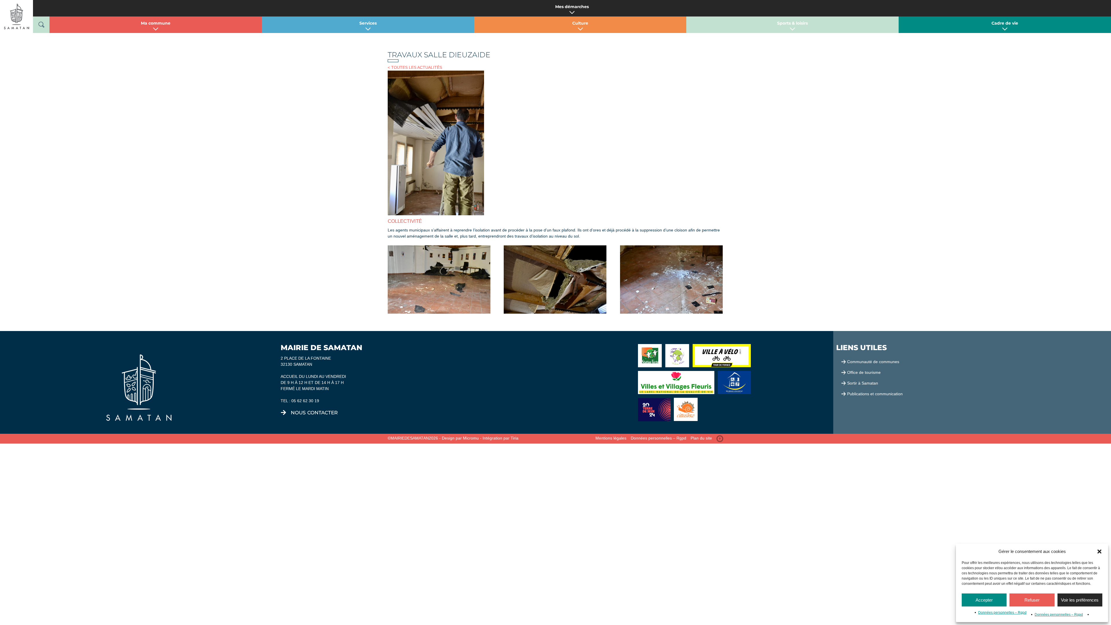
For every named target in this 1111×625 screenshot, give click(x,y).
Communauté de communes (873, 361)
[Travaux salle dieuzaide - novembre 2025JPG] (671, 279)
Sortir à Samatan (862, 383)
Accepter (984, 600)
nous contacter (314, 413)
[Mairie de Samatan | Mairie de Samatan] (16, 16)
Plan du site (701, 438)
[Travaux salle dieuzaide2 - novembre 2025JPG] (555, 279)
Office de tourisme (864, 372)
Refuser (1032, 600)
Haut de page (719, 438)
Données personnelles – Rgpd (1002, 613)
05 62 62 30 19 (305, 400)
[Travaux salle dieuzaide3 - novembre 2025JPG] (439, 279)
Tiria (514, 438)
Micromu (471, 438)
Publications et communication (875, 393)
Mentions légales (610, 438)
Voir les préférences (1080, 600)
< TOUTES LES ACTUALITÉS (415, 67)
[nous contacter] (283, 413)
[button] (1099, 551)
